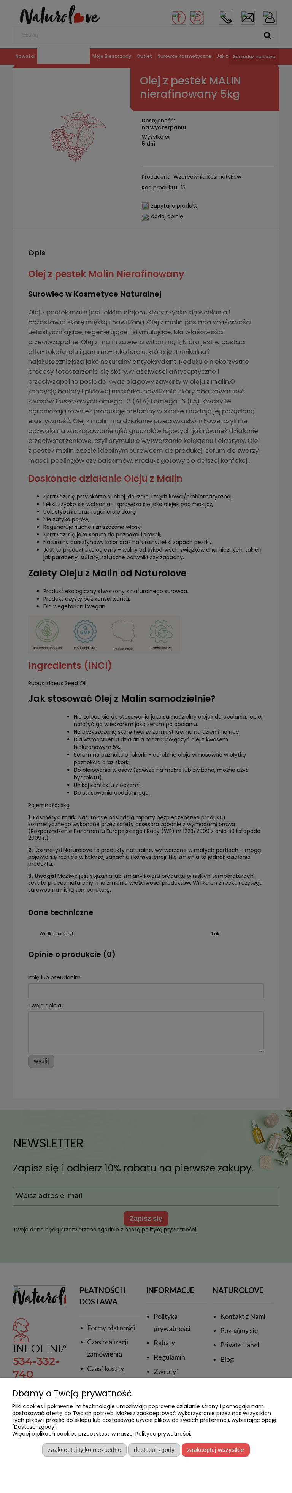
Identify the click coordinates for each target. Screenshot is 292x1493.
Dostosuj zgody (154, 1449)
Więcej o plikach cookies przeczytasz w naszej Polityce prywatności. (101, 1433)
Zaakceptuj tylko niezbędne (84, 1449)
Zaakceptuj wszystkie (215, 1449)
